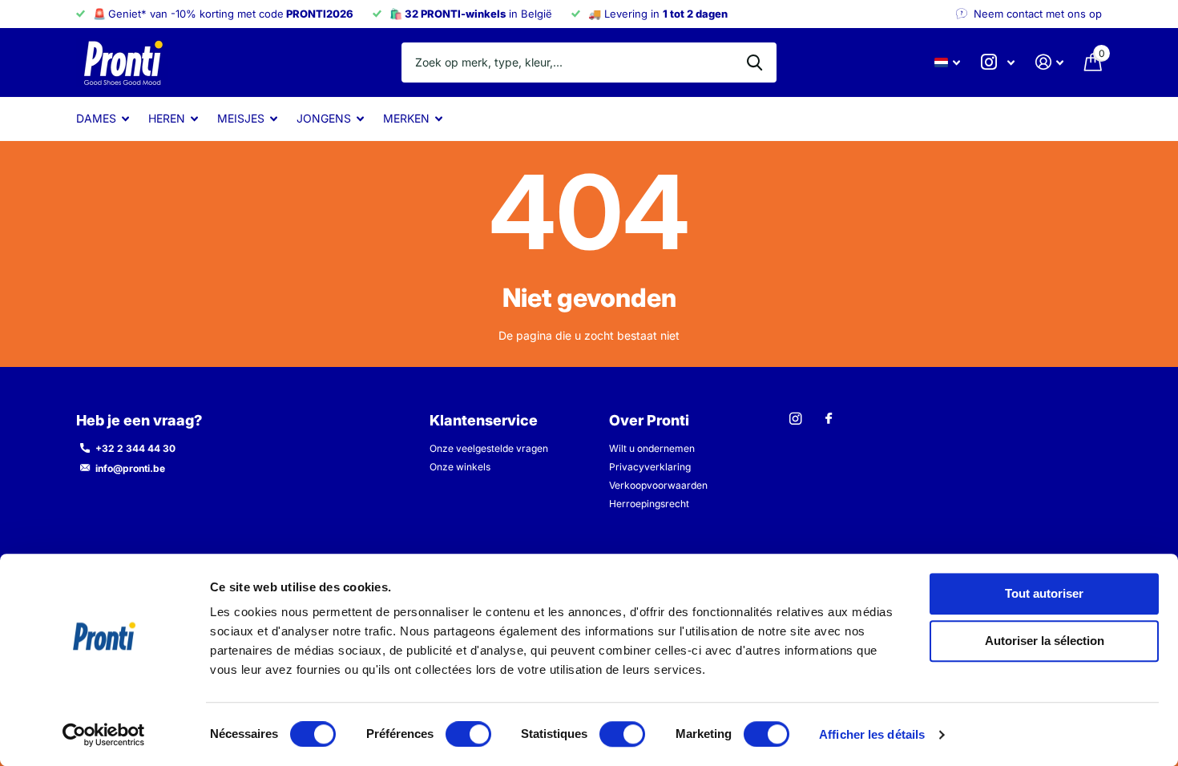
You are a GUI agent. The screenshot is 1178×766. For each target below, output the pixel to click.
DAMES (96, 118)
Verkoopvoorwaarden (658, 485)
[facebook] (828, 419)
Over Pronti (649, 420)
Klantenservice (484, 420)
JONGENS (324, 118)
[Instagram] (795, 419)
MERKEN (406, 118)
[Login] (1049, 62)
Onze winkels (460, 467)
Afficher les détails (872, 734)
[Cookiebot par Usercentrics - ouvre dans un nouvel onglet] (104, 735)
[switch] (468, 734)
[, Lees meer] (997, 62)
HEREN (166, 118)
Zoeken (754, 62)
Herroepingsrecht (649, 504)
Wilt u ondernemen (652, 448)
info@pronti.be (130, 468)
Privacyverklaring (650, 467)
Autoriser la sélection (1044, 641)
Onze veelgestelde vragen (489, 448)
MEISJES (240, 118)
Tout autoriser (1044, 593)
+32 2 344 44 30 (135, 448)
